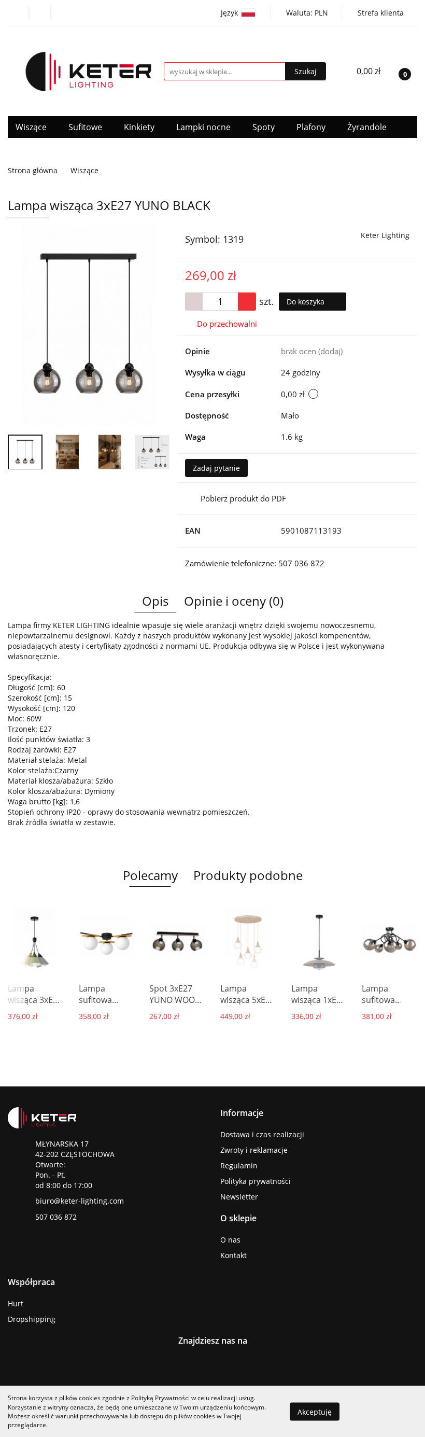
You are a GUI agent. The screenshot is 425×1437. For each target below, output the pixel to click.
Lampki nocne (204, 127)
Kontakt (233, 1255)
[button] (241, 1113)
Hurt (15, 1303)
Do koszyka (307, 301)
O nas (230, 1240)
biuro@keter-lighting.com (79, 1201)
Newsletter (239, 1197)
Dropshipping (31, 1319)
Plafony (312, 127)
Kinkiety (140, 127)
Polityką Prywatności (160, 1397)
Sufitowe (86, 127)
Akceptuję (315, 1411)
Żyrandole (368, 127)
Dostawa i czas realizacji (262, 1134)
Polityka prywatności (255, 1181)
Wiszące (32, 127)
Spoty (264, 127)
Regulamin (239, 1165)
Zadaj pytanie (216, 468)
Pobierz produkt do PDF (243, 498)
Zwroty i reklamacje (254, 1150)
